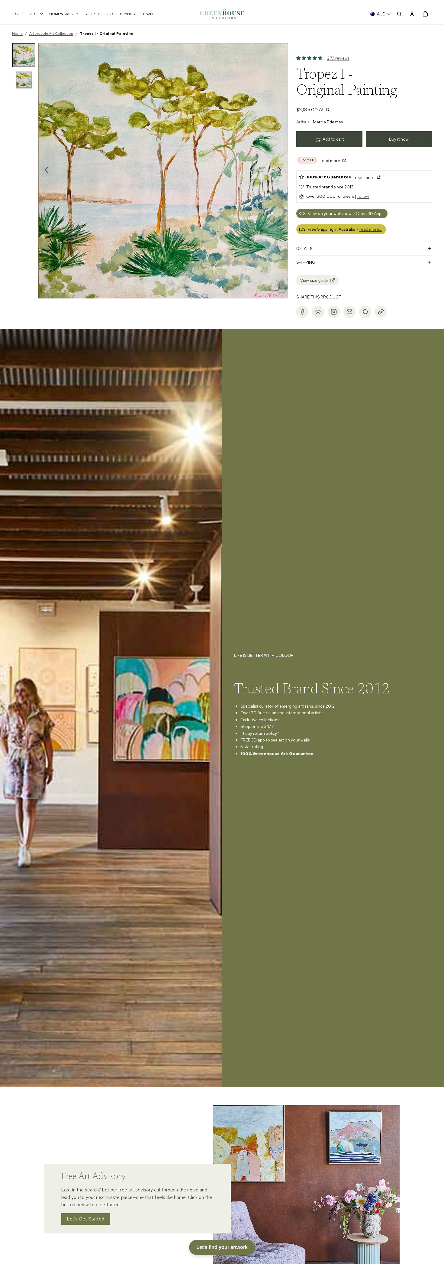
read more (330, 160)
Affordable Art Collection (51, 33)
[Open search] (399, 14)
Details (304, 248)
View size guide (314, 280)
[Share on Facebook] (302, 312)
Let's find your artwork (222, 1247)
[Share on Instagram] (334, 312)
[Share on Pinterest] (318, 312)
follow (363, 196)
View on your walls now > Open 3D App (344, 213)
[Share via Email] (349, 312)
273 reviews (338, 58)
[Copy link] (381, 312)
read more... (370, 229)
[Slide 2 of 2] (24, 79)
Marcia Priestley (328, 122)
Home (17, 33)
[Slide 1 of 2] (24, 55)
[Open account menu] (412, 14)
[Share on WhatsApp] (365, 312)
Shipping (305, 262)
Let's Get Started (85, 1219)
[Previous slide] (45, 170)
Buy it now (399, 139)
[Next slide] (281, 170)
